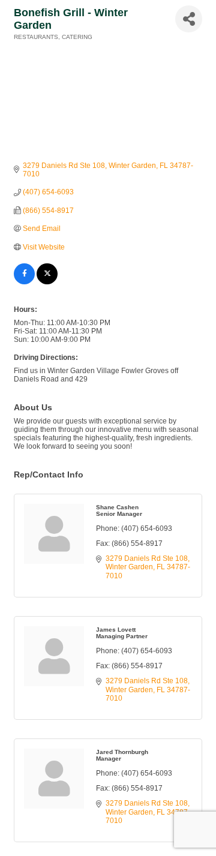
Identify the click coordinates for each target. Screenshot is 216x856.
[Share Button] (188, 18)
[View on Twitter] (47, 282)
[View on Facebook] (24, 282)
